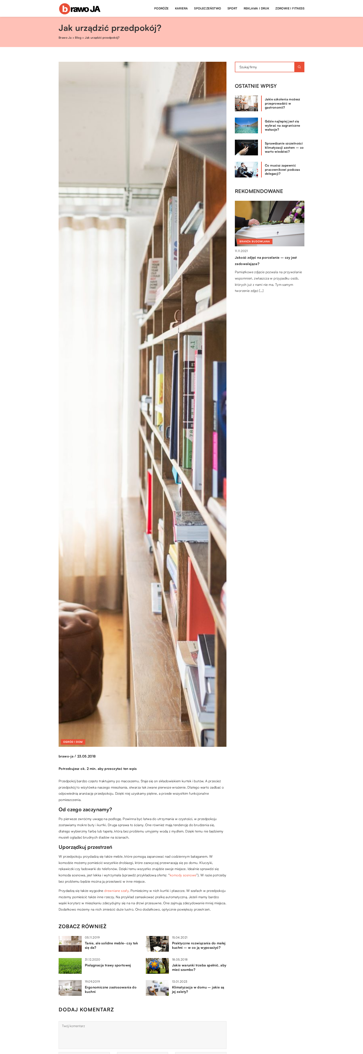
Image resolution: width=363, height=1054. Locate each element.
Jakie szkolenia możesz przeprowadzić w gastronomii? (282, 103)
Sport (232, 8)
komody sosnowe (183, 875)
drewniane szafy (116, 891)
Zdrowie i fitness (289, 8)
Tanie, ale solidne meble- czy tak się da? (111, 945)
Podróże (161, 8)
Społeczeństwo (207, 8)
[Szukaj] (299, 67)
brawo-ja (66, 756)
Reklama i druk (256, 8)
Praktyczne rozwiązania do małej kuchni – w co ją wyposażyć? (199, 945)
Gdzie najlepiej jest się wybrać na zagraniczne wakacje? (282, 125)
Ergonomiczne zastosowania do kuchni (111, 989)
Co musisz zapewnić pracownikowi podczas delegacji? (282, 169)
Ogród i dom (73, 741)
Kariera (181, 8)
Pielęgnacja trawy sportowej (108, 965)
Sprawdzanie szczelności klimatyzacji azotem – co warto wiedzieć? (284, 147)
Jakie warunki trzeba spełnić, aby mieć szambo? (199, 967)
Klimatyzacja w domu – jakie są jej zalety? (198, 989)
